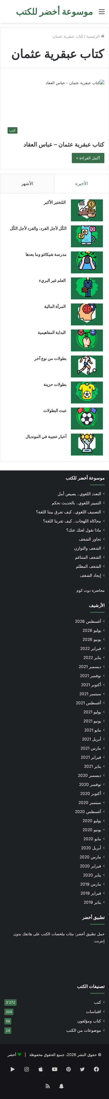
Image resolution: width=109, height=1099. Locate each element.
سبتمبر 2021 (90, 693)
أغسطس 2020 (88, 811)
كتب (97, 1002)
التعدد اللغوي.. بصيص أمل (79, 493)
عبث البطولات (55, 410)
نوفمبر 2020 (90, 784)
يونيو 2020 (92, 829)
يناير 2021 (92, 766)
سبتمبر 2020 (89, 802)
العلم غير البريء (53, 280)
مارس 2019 (90, 884)
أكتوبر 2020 (90, 793)
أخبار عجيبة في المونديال (46, 436)
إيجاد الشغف (90, 575)
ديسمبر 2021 (90, 666)
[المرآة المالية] (87, 314)
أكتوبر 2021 (91, 684)
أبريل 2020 (91, 848)
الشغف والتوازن (87, 548)
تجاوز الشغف (90, 539)
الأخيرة (81, 183)
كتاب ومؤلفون (89, 1021)
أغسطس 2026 (88, 621)
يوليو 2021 (92, 712)
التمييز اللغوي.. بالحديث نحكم (76, 503)
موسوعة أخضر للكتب (85, 478)
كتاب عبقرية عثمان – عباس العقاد (64, 144)
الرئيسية (93, 36)
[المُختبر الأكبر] (87, 210)
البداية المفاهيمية (52, 332)
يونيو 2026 (92, 639)
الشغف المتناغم (88, 557)
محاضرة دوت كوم (90, 590)
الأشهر (27, 183)
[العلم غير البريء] (87, 288)
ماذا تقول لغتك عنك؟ (83, 530)
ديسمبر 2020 (89, 775)
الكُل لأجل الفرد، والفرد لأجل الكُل (38, 228)
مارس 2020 (90, 857)
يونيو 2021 (92, 721)
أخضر (12, 1054)
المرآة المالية (55, 306)
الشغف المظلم (88, 566)
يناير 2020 (92, 875)
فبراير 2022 (90, 648)
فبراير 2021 (91, 757)
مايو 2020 (92, 838)
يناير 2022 (92, 657)
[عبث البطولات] (87, 418)
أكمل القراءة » (88, 158)
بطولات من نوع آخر (50, 358)
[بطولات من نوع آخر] (87, 366)
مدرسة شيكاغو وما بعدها (46, 254)
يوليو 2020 (92, 820)
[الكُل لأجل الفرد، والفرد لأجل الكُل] (87, 236)
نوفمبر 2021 (90, 675)
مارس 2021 (91, 748)
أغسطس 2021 (88, 703)
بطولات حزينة (55, 384)
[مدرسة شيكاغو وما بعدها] (87, 262)
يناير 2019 (92, 902)
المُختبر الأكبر (55, 202)
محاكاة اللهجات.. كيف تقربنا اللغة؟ (72, 521)
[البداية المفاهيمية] (87, 340)
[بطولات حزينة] (87, 392)
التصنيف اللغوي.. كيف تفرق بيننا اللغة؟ (68, 512)
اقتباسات (93, 1011)
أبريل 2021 (91, 739)
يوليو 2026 (92, 630)
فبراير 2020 (90, 866)
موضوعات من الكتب (83, 1030)
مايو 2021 (92, 730)
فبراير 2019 (91, 893)
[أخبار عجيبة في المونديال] (87, 445)
